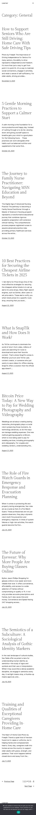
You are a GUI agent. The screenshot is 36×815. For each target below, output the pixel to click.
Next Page (29, 786)
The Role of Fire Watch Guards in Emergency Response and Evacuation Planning (16, 485)
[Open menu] (33, 3)
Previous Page (8, 781)
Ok (18, 812)
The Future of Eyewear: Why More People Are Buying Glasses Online (16, 562)
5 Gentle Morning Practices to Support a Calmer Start (17, 110)
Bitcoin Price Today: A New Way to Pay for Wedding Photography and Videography (18, 405)
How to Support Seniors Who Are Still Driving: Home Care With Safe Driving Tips (16, 38)
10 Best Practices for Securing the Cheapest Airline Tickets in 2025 (16, 267)
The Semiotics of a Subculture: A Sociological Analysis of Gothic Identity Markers (17, 639)
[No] (34, 809)
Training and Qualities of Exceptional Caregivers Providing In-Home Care (13, 716)
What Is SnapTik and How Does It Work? (16, 333)
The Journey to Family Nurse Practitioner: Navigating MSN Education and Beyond (16, 185)
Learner (5, 3)
